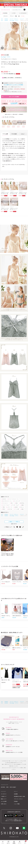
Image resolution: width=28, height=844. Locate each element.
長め (17, 503)
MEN (7, 787)
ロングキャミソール (7, 501)
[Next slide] (26, 36)
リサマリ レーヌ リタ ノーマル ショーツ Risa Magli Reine (5, 209)
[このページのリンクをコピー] (23, 527)
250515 (4, 499)
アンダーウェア (15, 505)
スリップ (22, 18)
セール (22, 16)
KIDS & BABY (13, 787)
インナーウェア (6, 505)
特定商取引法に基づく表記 (19, 796)
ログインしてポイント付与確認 (16, 84)
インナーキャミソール (13, 499)
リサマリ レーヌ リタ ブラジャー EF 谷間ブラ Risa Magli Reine (14, 193)
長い (12, 503)
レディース (9, 507)
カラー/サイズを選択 (14, 96)
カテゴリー (6, 16)
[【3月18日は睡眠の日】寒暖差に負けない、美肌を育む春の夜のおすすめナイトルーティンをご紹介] (7, 544)
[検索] (24, 9)
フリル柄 (17, 509)
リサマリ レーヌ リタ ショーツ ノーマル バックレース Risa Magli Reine (14, 209)
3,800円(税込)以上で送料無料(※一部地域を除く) (14, 0)
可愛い (4, 509)
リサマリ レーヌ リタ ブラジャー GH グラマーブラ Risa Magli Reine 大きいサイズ (23, 193)
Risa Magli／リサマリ (14, 20)
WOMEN (6, 18)
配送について (3, 798)
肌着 (23, 505)
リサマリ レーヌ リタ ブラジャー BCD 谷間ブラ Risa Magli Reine (5, 193)
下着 (3, 507)
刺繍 (22, 509)
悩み (19, 16)
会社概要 (16, 793)
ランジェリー (5, 503)
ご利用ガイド (3, 796)
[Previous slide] (2, 36)
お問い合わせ (3, 803)
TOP (2, 18)
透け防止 (22, 503)
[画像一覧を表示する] (2, 48)
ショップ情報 (16, 803)
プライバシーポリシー (18, 798)
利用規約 (16, 801)
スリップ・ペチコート (14, 18)
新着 (16, 16)
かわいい (22, 507)
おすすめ (10, 509)
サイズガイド (3, 793)
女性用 (16, 507)
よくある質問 (3, 801)
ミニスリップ (17, 501)
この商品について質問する (14, 521)
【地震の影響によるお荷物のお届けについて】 (13, 2)
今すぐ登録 (6, 84)
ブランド (12, 16)
